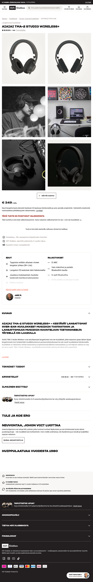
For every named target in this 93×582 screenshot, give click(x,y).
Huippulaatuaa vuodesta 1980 (30, 435)
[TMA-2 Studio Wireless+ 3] (23, 111)
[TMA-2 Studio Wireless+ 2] (69, 58)
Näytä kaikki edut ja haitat (17, 290)
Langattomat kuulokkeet (11, 23)
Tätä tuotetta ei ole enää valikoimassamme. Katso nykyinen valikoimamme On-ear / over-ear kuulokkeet (40, 220)
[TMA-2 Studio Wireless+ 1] (23, 58)
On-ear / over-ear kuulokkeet (29, 19)
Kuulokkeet (13, 19)
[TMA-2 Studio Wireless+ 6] (69, 165)
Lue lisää (88, 2)
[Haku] (29, 7)
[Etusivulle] (17, 8)
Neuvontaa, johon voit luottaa (31, 425)
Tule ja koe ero (16, 416)
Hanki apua (19, 402)
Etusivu (4, 19)
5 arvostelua (20, 30)
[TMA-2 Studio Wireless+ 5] (23, 165)
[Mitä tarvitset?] (86, 575)
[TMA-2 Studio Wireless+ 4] (69, 111)
